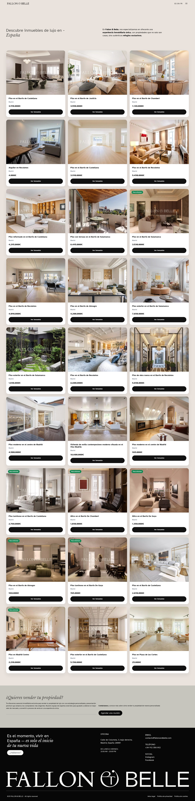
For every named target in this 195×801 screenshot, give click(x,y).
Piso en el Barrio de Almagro (83, 306)
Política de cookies (181, 796)
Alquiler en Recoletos (18, 167)
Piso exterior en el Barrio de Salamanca (150, 306)
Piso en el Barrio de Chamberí (146, 98)
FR (181, 4)
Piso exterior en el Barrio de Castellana (88, 654)
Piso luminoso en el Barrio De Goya (86, 585)
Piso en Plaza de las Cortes (144, 654)
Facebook (149, 760)
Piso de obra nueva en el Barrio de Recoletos (152, 375)
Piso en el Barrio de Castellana (23, 98)
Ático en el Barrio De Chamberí (84, 516)
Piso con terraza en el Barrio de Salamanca (90, 237)
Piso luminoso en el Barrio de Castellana (27, 516)
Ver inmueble (36, 112)
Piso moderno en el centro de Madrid (26, 444)
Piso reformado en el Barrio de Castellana (28, 237)
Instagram (149, 757)
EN (178, 4)
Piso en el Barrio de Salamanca (146, 237)
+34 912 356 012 (153, 747)
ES (175, 4)
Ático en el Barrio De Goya (144, 516)
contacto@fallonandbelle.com (158, 738)
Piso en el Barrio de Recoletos (146, 167)
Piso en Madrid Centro (19, 654)
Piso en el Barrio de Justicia (83, 98)
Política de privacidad (164, 796)
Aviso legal (151, 796)
